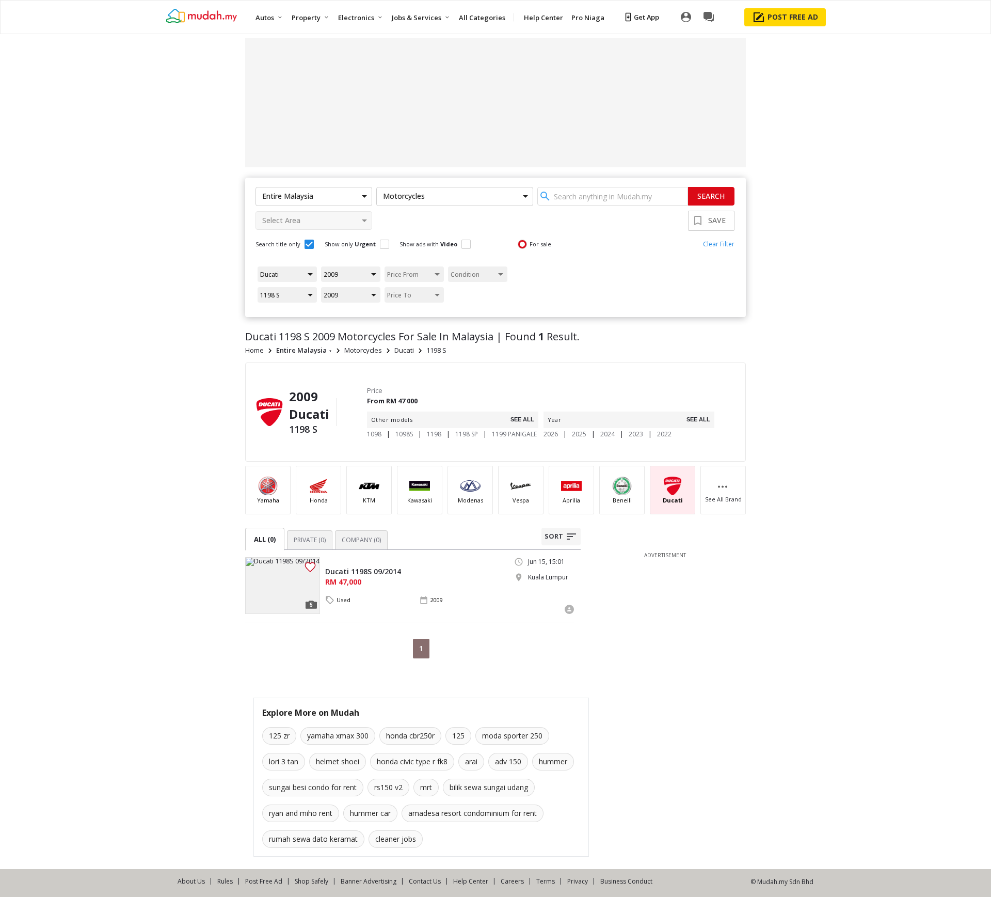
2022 (664, 434)
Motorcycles (363, 350)
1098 (374, 434)
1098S (404, 434)
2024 (607, 434)
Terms (545, 881)
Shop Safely (311, 881)
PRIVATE (310, 540)
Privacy (577, 881)
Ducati (404, 350)
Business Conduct (626, 881)
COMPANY (361, 540)
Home (254, 350)
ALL (265, 539)
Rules (225, 881)
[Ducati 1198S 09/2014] (282, 585)
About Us (191, 881)
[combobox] (612, 196)
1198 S (436, 350)
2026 (551, 434)
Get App (646, 17)
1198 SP (466, 434)
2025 (579, 434)
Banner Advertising (368, 881)
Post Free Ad (263, 881)
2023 (636, 434)
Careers (512, 881)
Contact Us (425, 881)
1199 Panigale (514, 434)
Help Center (470, 881)
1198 (434, 434)
